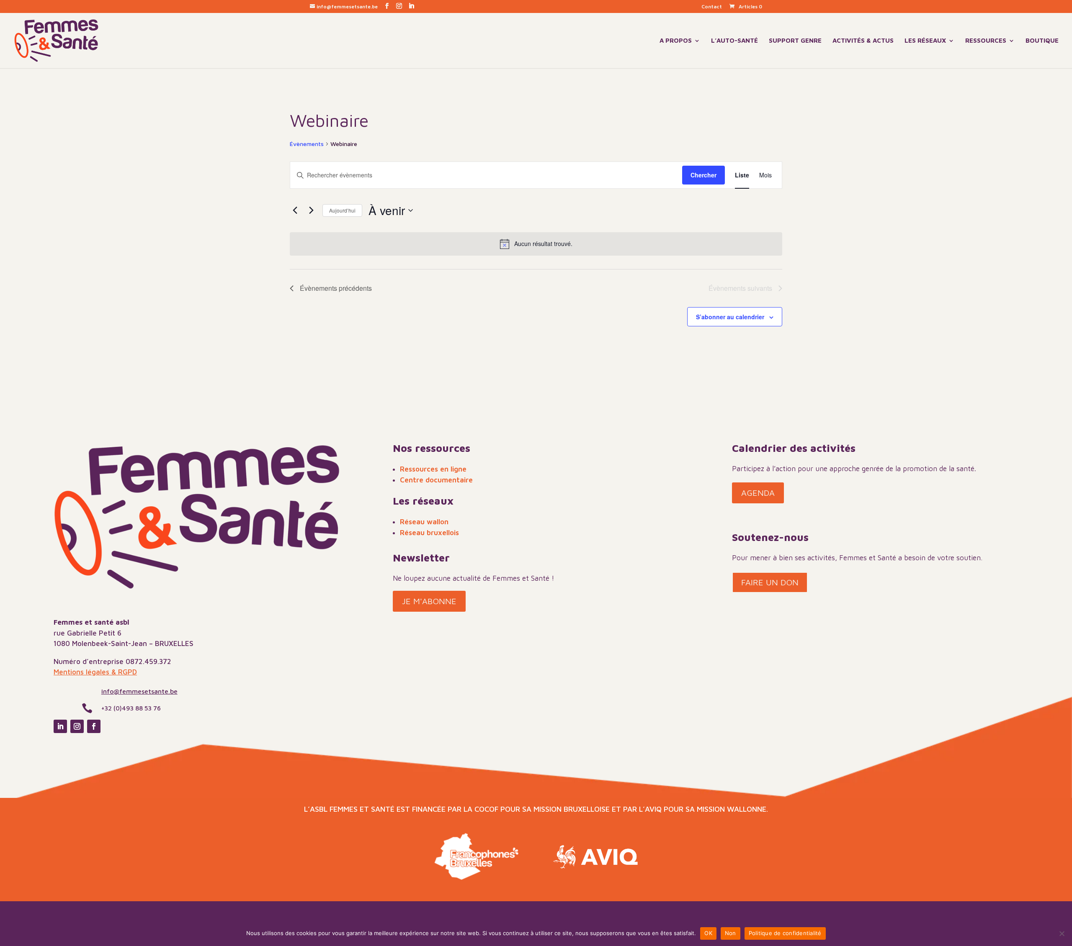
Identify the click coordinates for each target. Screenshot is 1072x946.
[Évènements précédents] (295, 210)
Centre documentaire (436, 480)
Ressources (985, 41)
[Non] (1061, 933)
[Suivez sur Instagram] (77, 726)
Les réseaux (925, 41)
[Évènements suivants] (311, 210)
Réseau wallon (424, 522)
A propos (676, 41)
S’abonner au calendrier (730, 317)
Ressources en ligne (433, 469)
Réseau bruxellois (429, 532)
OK (708, 933)
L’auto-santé (734, 41)
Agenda (758, 492)
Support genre (795, 41)
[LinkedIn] (411, 6)
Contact (711, 7)
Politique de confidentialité (785, 933)
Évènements (307, 143)
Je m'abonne (429, 601)
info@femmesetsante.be (139, 691)
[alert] (536, 244)
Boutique (1042, 41)
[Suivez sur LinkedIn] (60, 726)
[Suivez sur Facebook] (93, 726)
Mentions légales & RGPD (95, 672)
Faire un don (770, 582)
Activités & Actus (863, 41)
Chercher (703, 175)
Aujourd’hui (342, 210)
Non (730, 933)
